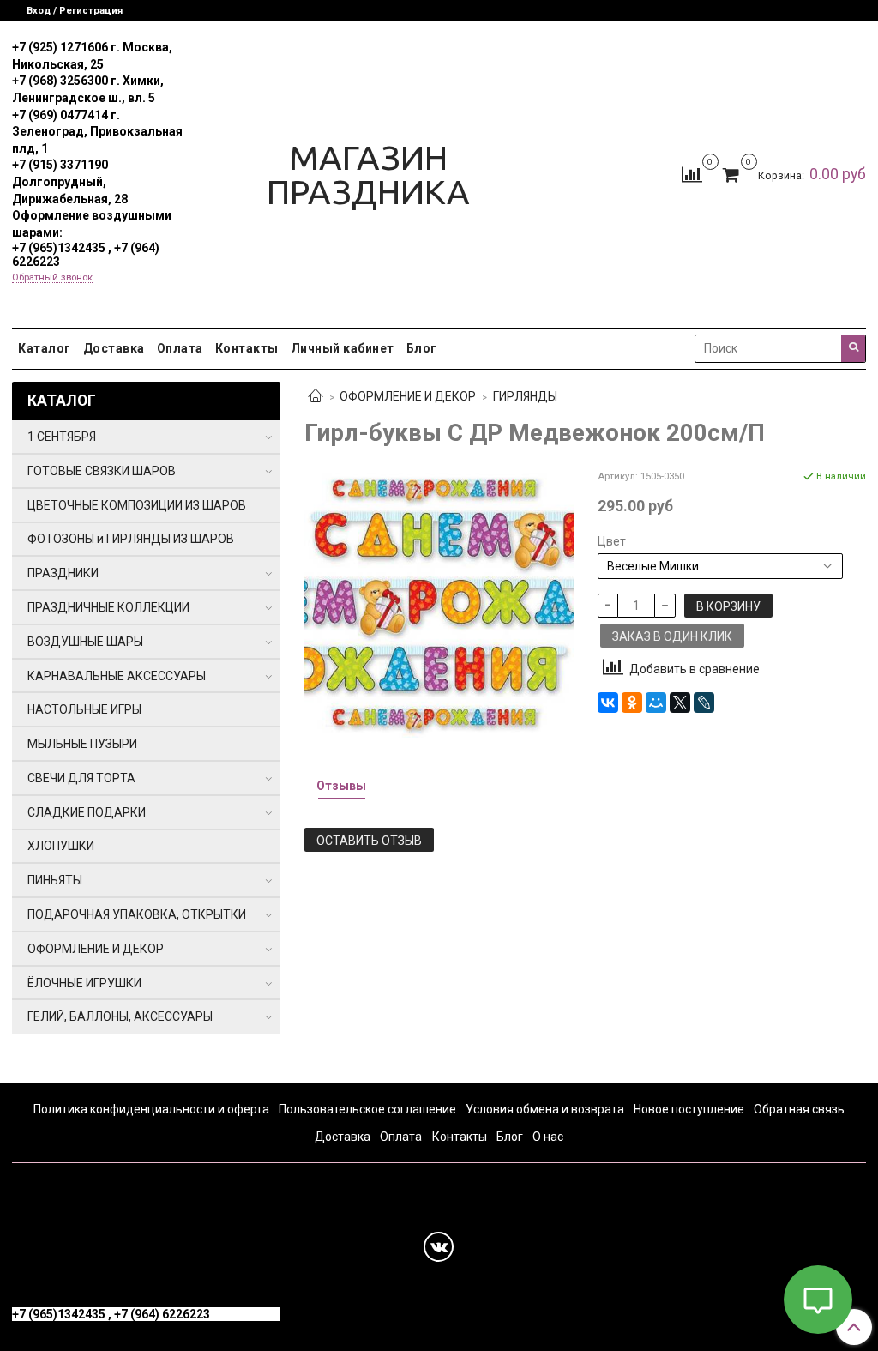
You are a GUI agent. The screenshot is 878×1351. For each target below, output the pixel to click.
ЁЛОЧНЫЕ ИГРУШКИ (84, 983)
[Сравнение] (692, 173)
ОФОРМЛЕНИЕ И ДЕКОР (408, 396)
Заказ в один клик (672, 636)
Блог (421, 348)
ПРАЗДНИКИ (63, 573)
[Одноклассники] (632, 702)
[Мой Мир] (656, 702)
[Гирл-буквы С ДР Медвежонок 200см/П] (438, 602)
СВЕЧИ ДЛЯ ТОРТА (81, 778)
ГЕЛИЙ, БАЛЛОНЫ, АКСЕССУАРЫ (120, 1016)
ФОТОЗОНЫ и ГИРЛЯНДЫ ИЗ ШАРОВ (130, 539)
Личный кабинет (342, 348)
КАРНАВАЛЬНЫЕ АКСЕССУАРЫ (116, 676)
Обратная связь (799, 1109)
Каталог (44, 348)
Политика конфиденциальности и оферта (151, 1109)
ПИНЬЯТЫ (54, 880)
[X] (680, 702)
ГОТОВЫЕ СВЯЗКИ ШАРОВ (101, 471)
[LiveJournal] (704, 702)
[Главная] (315, 397)
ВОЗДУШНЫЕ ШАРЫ (85, 641)
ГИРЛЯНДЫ (525, 396)
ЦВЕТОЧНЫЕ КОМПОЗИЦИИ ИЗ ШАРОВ (136, 505)
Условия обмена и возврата (545, 1109)
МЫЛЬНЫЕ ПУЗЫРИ (82, 744)
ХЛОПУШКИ (60, 846)
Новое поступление (689, 1109)
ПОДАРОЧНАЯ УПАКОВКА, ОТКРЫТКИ (136, 914)
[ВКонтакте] (608, 702)
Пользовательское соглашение (367, 1109)
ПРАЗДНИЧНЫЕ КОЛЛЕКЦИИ (108, 607)
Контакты (247, 348)
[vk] (439, 1247)
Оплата (180, 348)
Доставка (114, 348)
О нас (547, 1136)
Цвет (612, 541)
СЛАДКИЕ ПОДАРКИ (86, 812)
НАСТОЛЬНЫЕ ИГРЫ (84, 709)
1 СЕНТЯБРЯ (61, 436)
